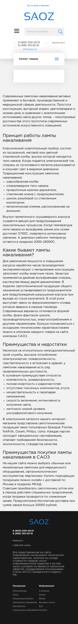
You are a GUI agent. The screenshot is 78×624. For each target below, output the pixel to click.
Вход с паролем (41, 6)
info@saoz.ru (30, 49)
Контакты (43, 610)
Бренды (42, 598)
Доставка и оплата (47, 602)
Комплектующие (20, 591)
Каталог (42, 594)
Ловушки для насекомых (23, 598)
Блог (41, 606)
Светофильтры (19, 606)
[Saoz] (39, 16)
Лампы (15, 594)
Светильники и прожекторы (25, 602)
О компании (44, 591)
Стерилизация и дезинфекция (25, 610)
